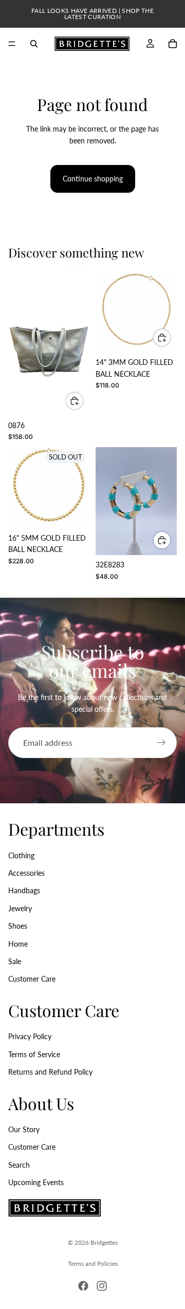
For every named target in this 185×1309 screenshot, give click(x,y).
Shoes (17, 925)
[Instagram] (102, 1286)
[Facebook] (83, 1286)
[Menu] (12, 44)
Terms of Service (34, 1053)
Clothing (21, 855)
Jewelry (20, 908)
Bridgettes (104, 1242)
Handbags (24, 890)
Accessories (26, 873)
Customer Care (31, 978)
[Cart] (172, 43)
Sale (14, 961)
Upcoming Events (36, 1182)
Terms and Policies (93, 1263)
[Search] (34, 43)
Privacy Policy (29, 1036)
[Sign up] (161, 742)
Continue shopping (93, 178)
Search (19, 1164)
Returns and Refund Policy (50, 1071)
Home (18, 943)
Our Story (24, 1129)
